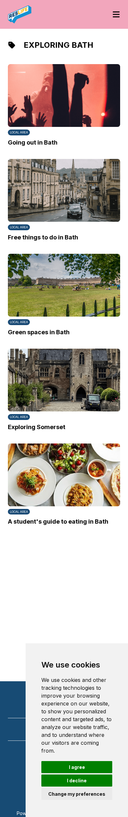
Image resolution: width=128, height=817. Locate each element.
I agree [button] (77, 767)
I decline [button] (77, 780)
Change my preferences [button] (76, 794)
